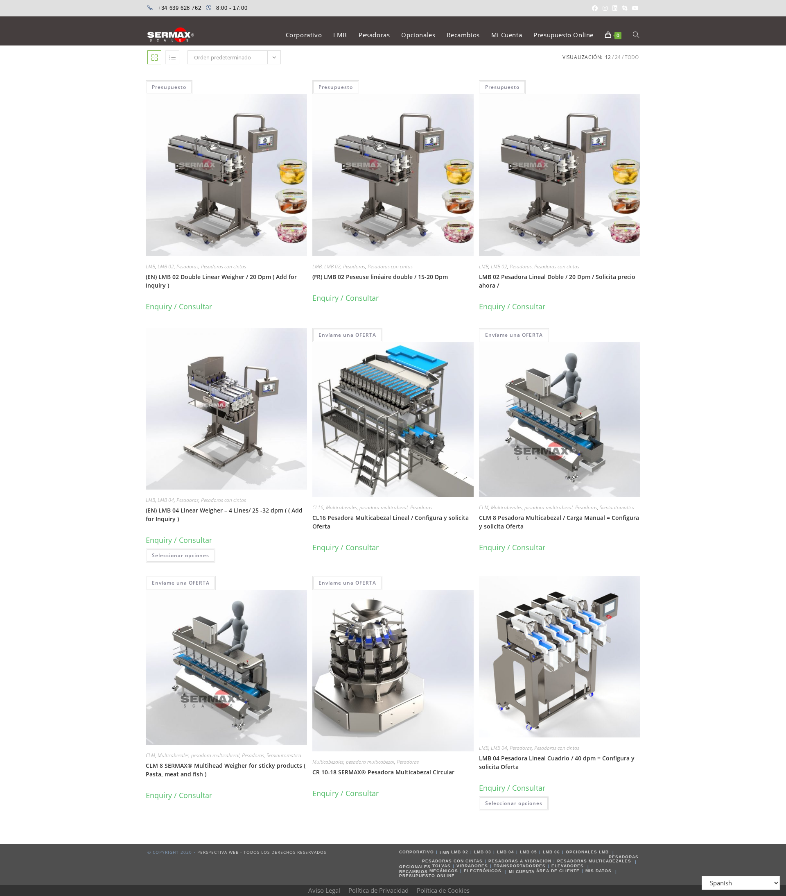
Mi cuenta (522, 871)
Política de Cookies (443, 890)
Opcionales (415, 866)
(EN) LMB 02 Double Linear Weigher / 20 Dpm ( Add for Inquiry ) (221, 281)
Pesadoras (187, 266)
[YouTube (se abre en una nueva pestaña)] (634, 8)
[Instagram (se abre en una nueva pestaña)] (605, 8)
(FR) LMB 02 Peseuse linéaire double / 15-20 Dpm (380, 277)
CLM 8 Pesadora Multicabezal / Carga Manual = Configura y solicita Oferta (559, 522)
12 (608, 57)
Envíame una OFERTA (347, 334)
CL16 (317, 507)
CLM (483, 507)
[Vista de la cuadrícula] (154, 57)
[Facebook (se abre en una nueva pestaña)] (595, 8)
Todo (632, 57)
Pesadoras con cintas (223, 266)
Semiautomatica (617, 507)
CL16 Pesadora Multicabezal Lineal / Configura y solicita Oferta (390, 522)
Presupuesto (169, 87)
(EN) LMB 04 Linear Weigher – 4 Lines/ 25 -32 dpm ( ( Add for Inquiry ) (224, 514)
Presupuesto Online (427, 875)
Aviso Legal (324, 890)
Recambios (413, 871)
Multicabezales (341, 507)
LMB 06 (551, 852)
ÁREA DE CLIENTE (558, 871)
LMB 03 (482, 852)
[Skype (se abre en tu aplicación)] (625, 8)
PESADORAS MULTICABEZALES (594, 861)
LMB (150, 266)
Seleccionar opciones (180, 555)
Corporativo (416, 852)
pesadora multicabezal (383, 507)
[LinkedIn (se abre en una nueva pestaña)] (615, 8)
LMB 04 (166, 500)
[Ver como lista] (172, 57)
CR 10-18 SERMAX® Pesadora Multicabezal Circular (383, 772)
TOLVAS (441, 866)
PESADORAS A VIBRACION (519, 861)
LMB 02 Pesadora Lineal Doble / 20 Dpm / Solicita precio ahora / (557, 281)
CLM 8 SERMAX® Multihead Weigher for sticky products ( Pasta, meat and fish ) (225, 770)
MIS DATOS (598, 871)
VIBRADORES (472, 866)
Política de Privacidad (378, 890)
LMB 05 (528, 852)
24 (618, 57)
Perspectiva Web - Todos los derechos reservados (261, 852)
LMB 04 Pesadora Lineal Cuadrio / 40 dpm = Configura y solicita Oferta (557, 762)
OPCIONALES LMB (587, 852)
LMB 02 (166, 266)
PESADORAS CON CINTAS (452, 861)
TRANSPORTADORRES (520, 866)
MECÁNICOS (443, 871)
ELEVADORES (567, 866)
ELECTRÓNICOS (482, 871)
